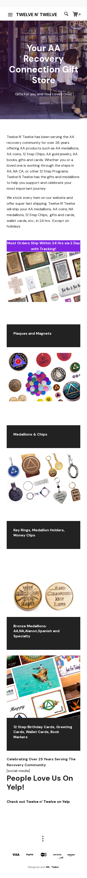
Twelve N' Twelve (36, 14)
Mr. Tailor (52, 867)
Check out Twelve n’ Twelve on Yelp (38, 801)
